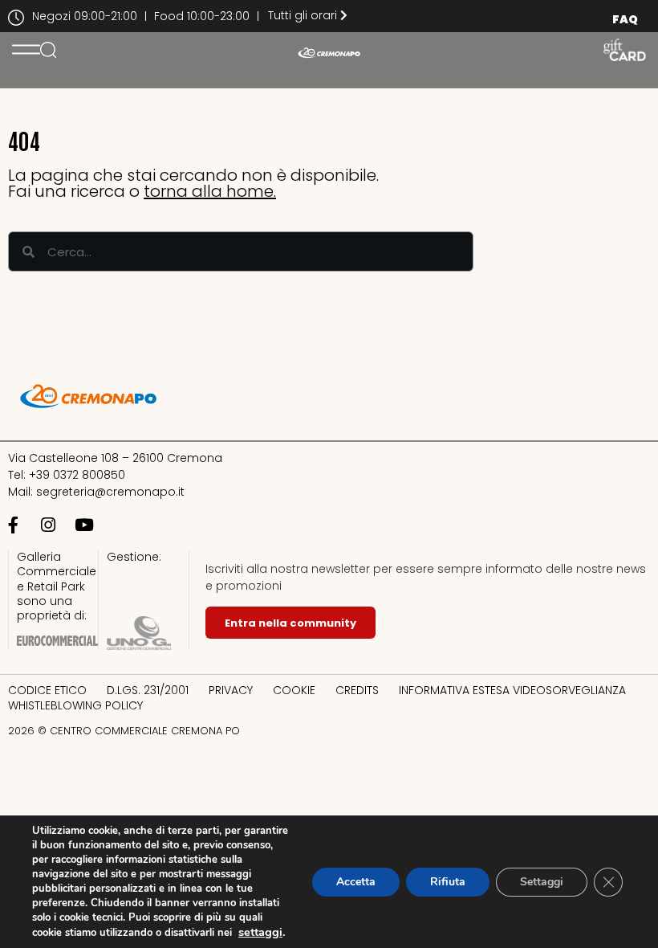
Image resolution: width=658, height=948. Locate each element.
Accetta (356, 881)
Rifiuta (447, 881)
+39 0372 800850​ (77, 475)
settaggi (260, 932)
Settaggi (541, 881)
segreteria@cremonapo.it (110, 492)
